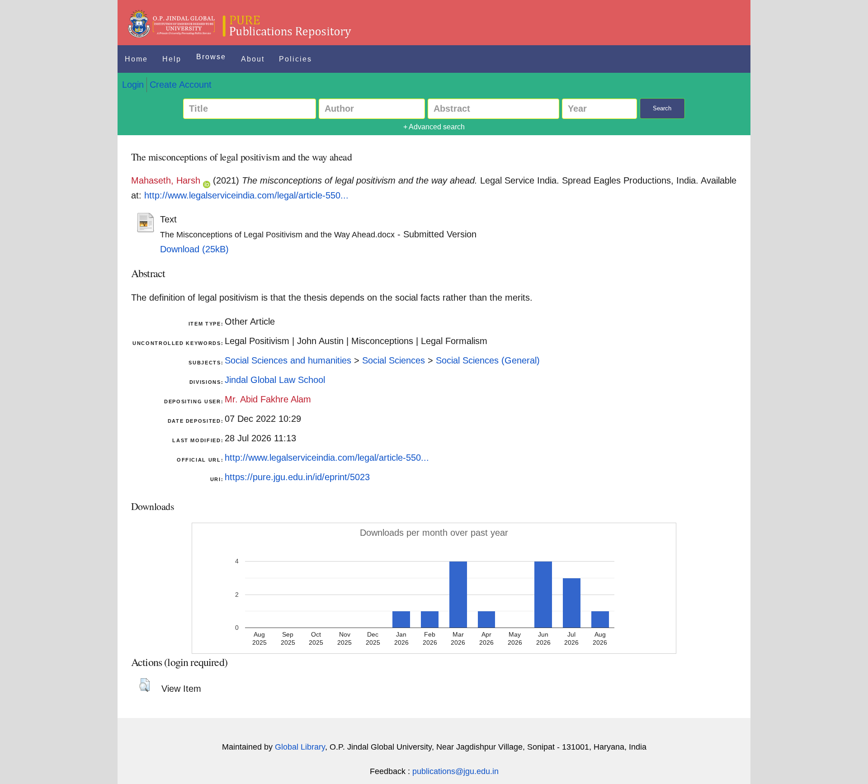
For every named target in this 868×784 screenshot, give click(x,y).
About (252, 59)
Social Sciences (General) (488, 360)
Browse (211, 57)
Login (133, 85)
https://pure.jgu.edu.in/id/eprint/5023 (297, 477)
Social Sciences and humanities (288, 360)
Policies (295, 59)
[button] (144, 685)
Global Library (300, 746)
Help (171, 59)
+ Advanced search (434, 127)
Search (662, 108)
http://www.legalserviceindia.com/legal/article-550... (246, 195)
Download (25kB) (194, 249)
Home (136, 59)
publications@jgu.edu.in (455, 771)
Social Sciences (393, 360)
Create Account (181, 85)
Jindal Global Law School (275, 380)
